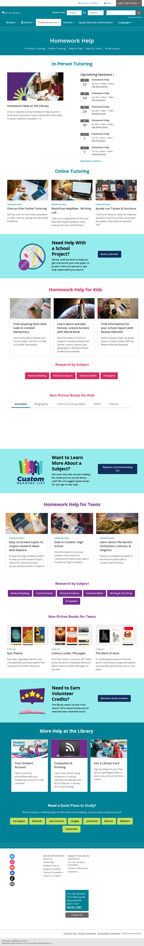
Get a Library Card (106, 763)
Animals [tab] (21, 404)
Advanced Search (135, 17)
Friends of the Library (78, 868)
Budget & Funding (51, 868)
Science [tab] (114, 404)
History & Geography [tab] (71, 404)
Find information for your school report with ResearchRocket (117, 328)
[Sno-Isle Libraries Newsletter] (12, 884)
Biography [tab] (41, 404)
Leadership (48, 862)
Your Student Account (24, 765)
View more (90, 161)
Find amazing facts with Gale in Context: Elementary (30, 328)
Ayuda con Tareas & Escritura (116, 208)
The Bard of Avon (107, 653)
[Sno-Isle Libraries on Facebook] (12, 856)
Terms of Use (70, 933)
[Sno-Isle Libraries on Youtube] (12, 867)
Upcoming (96, 74)
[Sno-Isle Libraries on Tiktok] (12, 878)
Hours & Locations (52, 875)
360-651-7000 (74, 907)
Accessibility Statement (108, 933)
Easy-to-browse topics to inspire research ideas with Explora (26, 546)
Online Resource (14, 204)
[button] (88, 3)
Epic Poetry (14, 653)
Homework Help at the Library (28, 106)
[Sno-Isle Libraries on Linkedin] (12, 873)
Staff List (11, 649)
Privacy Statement (87, 933)
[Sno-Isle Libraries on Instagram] (12, 862)
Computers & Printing (63, 765)
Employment (74, 858)
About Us (47, 858)
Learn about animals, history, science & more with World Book (73, 328)
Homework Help (100, 79)
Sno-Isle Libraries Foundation (76, 863)
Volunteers (73, 871)
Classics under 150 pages (68, 653)
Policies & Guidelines (53, 872)
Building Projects (51, 865)
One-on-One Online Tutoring (27, 208)
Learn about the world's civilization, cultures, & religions (116, 546)
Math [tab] (97, 404)
